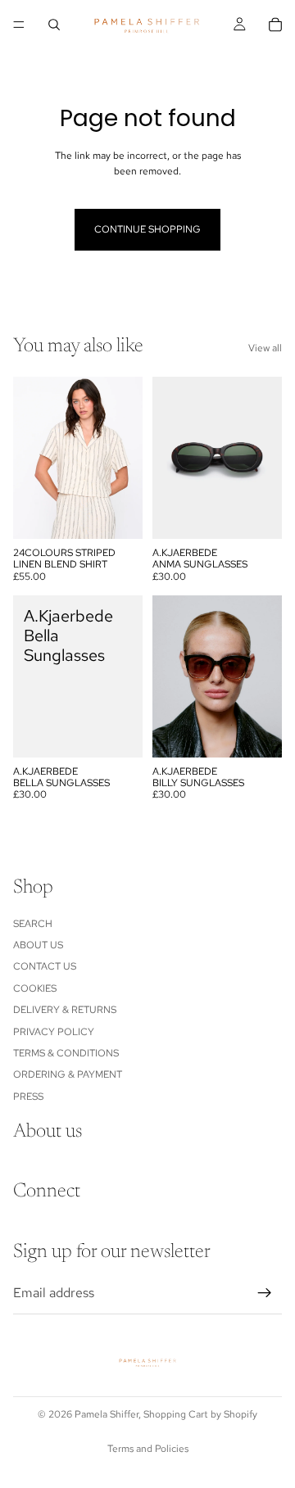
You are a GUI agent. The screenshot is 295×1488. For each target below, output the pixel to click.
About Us (38, 945)
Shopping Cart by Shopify (200, 1414)
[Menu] (19, 24)
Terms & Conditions (66, 1053)
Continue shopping (147, 229)
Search (32, 923)
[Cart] (275, 25)
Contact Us (44, 967)
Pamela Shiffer (106, 1414)
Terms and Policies (147, 1448)
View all (265, 348)
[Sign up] (264, 1293)
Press (28, 1096)
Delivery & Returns (64, 1009)
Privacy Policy (53, 1031)
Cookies (35, 988)
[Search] (54, 25)
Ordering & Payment (67, 1075)
